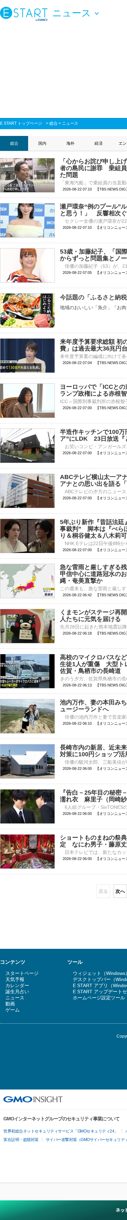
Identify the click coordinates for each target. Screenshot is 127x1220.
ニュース (70, 123)
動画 (10, 1003)
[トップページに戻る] (25, 13)
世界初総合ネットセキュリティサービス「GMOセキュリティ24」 (60, 1131)
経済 (98, 143)
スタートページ (22, 973)
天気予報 (14, 979)
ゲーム (12, 1010)
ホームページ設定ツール (99, 997)
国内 (42, 143)
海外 (70, 143)
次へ (120, 891)
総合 (53, 123)
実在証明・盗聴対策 (21, 1139)
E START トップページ (21, 123)
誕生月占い (17, 991)
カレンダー (17, 985)
